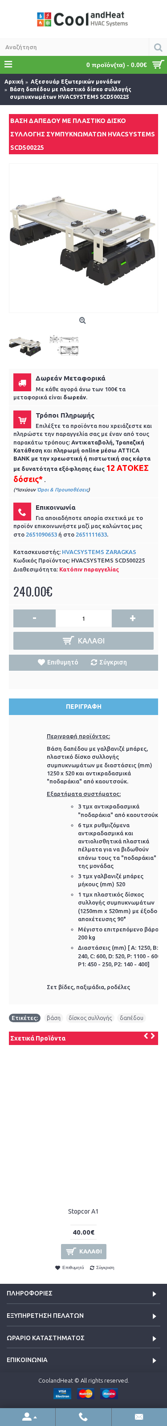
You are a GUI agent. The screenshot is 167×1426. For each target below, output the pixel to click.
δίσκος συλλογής (90, 1018)
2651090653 (41, 534)
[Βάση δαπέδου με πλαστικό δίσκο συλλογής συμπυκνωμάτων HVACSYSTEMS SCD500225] (83, 238)
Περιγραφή (84, 706)
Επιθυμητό (62, 662)
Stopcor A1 (83, 1211)
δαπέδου (131, 1018)
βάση (54, 1018)
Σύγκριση (113, 662)
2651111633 (91, 534)
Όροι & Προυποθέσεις (62, 489)
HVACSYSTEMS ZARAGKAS (99, 552)
